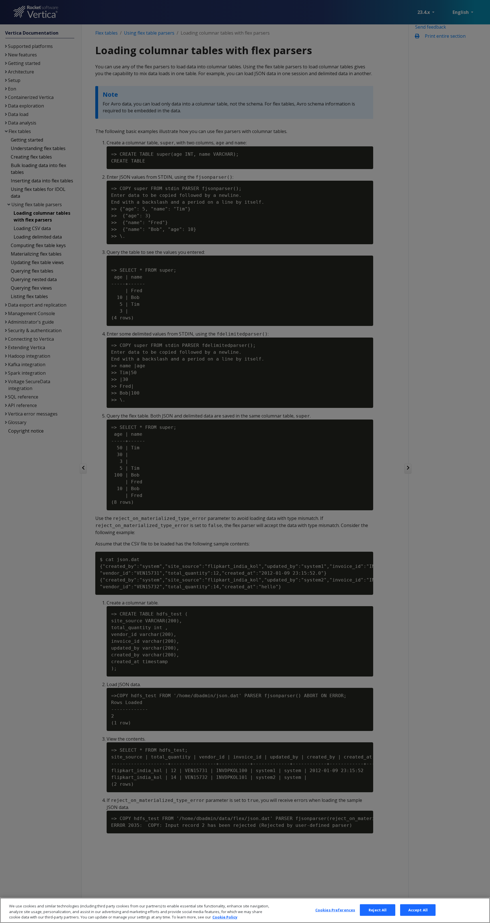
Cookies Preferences (335, 909)
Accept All (418, 909)
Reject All (377, 909)
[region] (245, 910)
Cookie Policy (224, 917)
